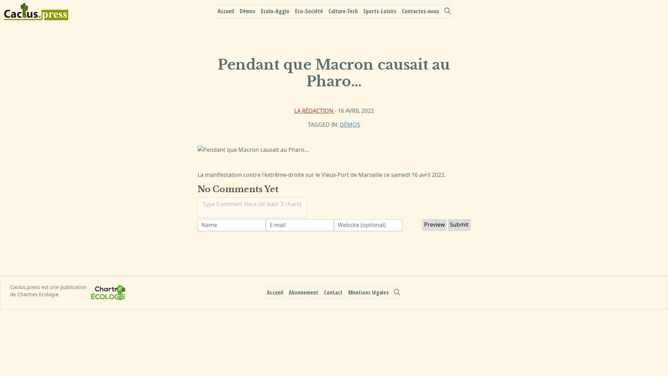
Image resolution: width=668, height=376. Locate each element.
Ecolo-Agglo (275, 11)
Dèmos (350, 124)
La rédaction (314, 111)
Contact (333, 292)
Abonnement (303, 292)
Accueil (226, 11)
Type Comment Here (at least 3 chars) (251, 204)
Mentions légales (368, 292)
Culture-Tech (343, 11)
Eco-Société (309, 11)
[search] (447, 10)
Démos (247, 11)
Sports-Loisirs (379, 11)
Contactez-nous (420, 11)
